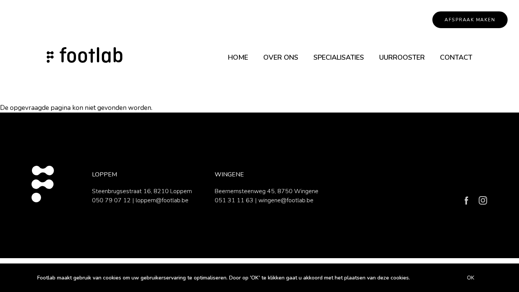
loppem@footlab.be (162, 200)
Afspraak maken (470, 20)
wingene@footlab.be (285, 200)
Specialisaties (338, 57)
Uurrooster (402, 57)
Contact (456, 57)
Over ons (280, 57)
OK (470, 277)
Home (238, 57)
